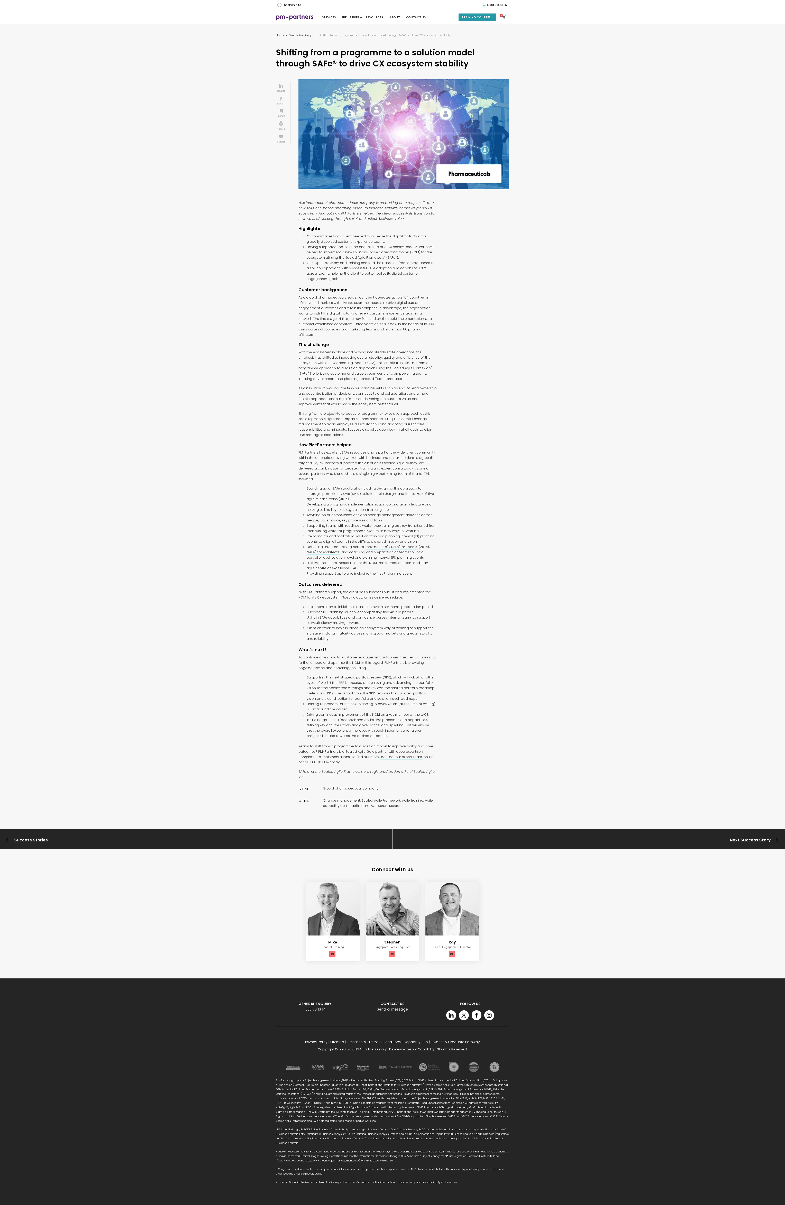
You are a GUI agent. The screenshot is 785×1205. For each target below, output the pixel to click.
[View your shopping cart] (504, 17)
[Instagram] (489, 1015)
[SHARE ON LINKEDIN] (281, 88)
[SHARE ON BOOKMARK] (281, 114)
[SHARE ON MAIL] (281, 139)
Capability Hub (416, 1042)
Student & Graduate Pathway (455, 1042)
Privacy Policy (316, 1042)
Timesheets (356, 1042)
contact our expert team (401, 757)
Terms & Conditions (385, 1042)
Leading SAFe (377, 547)
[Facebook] (476, 1015)
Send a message (392, 1009)
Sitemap (337, 1042)
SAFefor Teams (404, 547)
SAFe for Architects (323, 552)
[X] (464, 1015)
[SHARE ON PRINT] (281, 126)
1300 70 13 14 (497, 5)
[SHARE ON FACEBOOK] (281, 101)
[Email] (332, 954)
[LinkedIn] (451, 1015)
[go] (279, 5)
